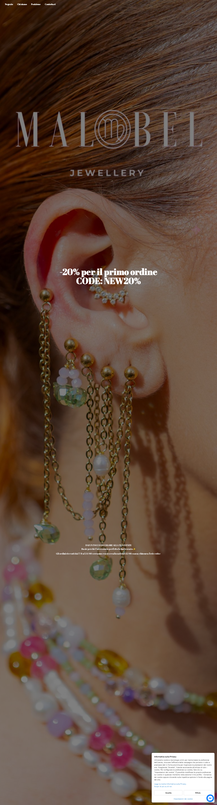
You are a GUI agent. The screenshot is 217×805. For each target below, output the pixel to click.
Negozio (9, 4)
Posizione (36, 4)
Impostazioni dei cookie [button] (183, 799)
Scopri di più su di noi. (163, 786)
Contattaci (50, 4)
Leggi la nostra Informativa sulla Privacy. (170, 784)
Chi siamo (22, 4)
